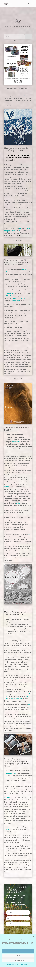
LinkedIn (13, 231)
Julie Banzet (16, 442)
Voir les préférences (18, 960)
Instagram (7, 231)
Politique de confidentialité (22, 964)
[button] (33, 936)
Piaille (20, 231)
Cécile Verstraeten (12, 296)
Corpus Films (16, 301)
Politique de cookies (11, 964)
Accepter (18, 951)
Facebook (27, 228)
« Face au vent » (9, 294)
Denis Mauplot (11, 773)
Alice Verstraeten (23, 96)
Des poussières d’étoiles (21, 298)
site (20, 228)
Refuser (18, 955)
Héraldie (6, 829)
